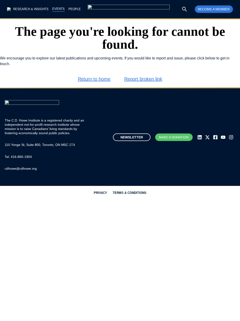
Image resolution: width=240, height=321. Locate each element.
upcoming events (108, 58)
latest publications (71, 58)
